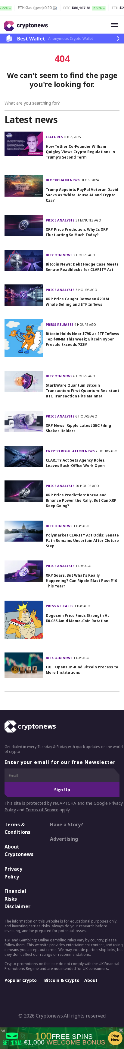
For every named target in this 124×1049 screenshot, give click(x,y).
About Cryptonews (19, 850)
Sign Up (62, 789)
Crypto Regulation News (71, 451)
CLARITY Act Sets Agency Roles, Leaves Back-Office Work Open (75, 463)
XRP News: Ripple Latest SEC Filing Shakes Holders (78, 428)
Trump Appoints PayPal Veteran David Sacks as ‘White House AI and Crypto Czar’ (82, 195)
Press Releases (60, 324)
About (91, 980)
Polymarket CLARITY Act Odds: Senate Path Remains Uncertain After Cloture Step (82, 540)
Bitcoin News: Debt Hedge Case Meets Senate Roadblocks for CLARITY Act (82, 267)
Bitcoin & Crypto (61, 980)
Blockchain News (63, 180)
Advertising (64, 839)
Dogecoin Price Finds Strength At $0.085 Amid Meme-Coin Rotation (77, 618)
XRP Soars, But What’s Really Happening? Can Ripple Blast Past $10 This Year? (81, 581)
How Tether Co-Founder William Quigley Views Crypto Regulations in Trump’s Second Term (80, 152)
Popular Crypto (21, 980)
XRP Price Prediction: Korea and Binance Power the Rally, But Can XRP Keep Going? (81, 500)
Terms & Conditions (17, 828)
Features (55, 137)
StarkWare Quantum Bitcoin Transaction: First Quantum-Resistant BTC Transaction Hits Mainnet (82, 391)
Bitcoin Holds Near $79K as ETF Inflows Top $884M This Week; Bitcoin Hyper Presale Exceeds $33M (82, 339)
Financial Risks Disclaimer (17, 899)
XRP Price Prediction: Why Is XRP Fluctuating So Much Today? (77, 232)
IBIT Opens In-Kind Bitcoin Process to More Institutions (82, 669)
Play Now (115, 1038)
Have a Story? (66, 824)
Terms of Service (42, 810)
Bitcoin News (59, 255)
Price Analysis (61, 220)
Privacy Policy (13, 873)
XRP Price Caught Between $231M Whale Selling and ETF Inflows (77, 301)
